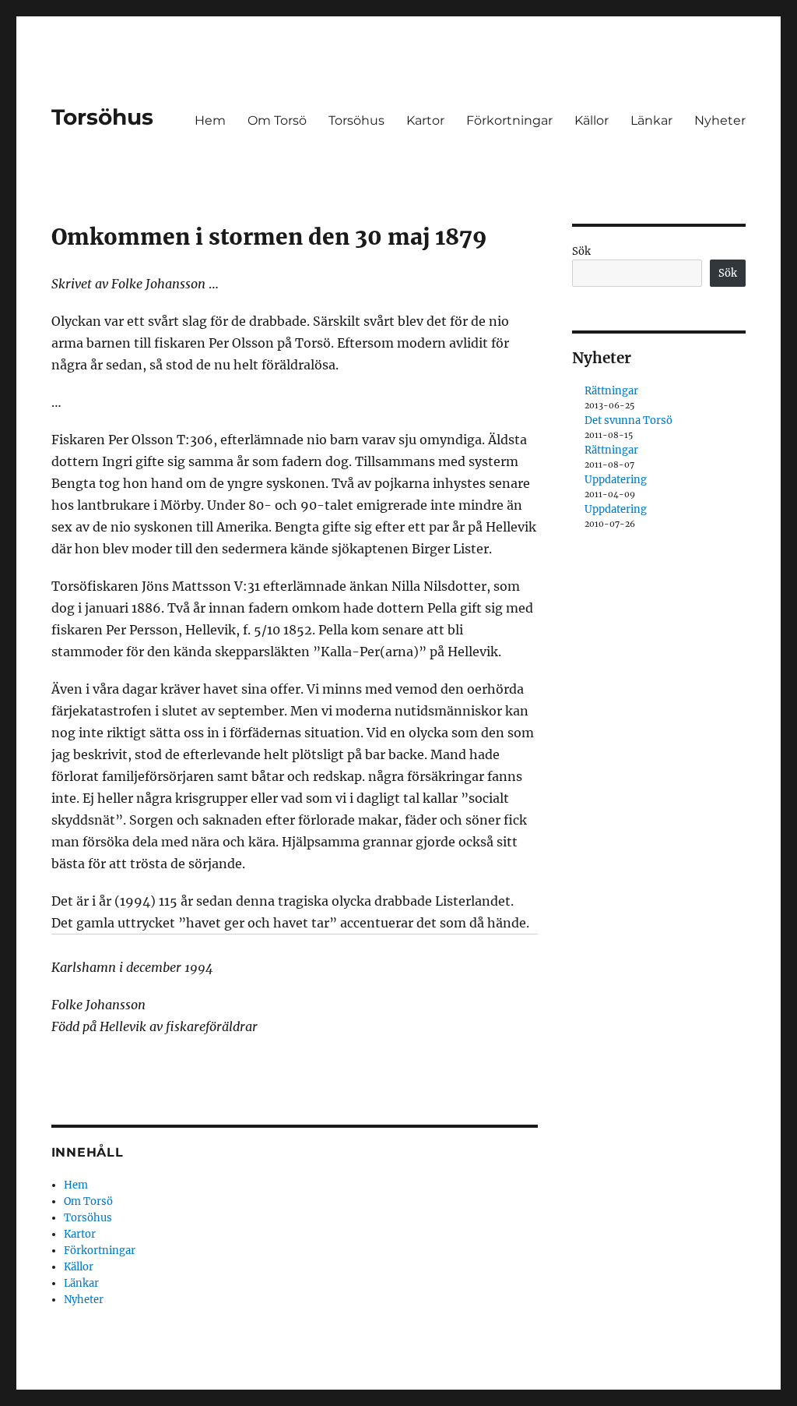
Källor (591, 120)
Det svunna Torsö (628, 420)
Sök (581, 251)
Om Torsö (277, 120)
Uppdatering (616, 479)
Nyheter (720, 120)
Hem (210, 120)
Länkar (651, 120)
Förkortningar (509, 120)
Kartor (425, 120)
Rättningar (611, 390)
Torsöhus (102, 117)
